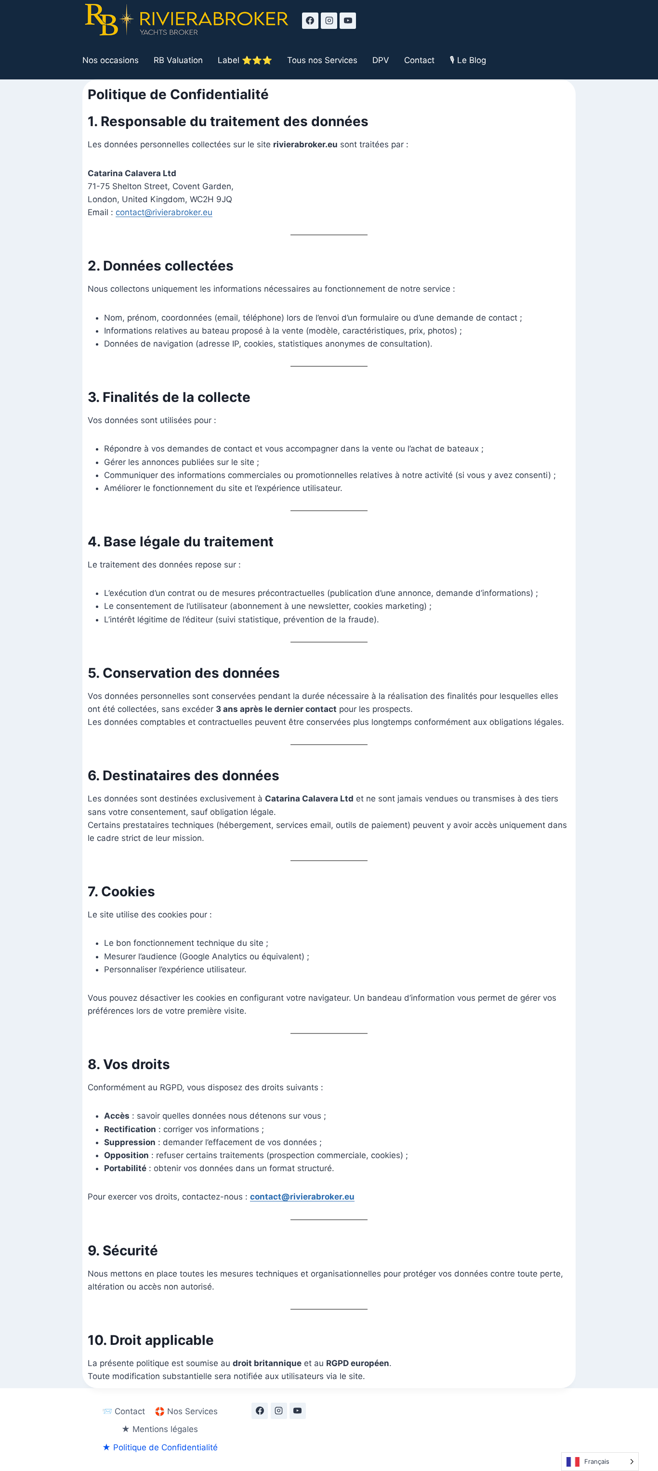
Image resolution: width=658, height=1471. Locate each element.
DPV (380, 60)
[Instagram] (329, 21)
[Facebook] (310, 21)
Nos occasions (110, 60)
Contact (419, 60)
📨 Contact (123, 1411)
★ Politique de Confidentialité (160, 1447)
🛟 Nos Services (186, 1411)
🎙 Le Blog (468, 60)
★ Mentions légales (159, 1429)
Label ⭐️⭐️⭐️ (245, 60)
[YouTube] (348, 21)
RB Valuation (178, 60)
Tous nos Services (322, 60)
